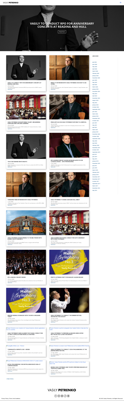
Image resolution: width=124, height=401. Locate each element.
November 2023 (96, 98)
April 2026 (94, 69)
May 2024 (94, 93)
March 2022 (95, 114)
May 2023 (94, 102)
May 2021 (94, 125)
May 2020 (94, 141)
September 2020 (96, 138)
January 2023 (95, 105)
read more (10, 89)
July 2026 (94, 62)
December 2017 (96, 177)
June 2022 (94, 111)
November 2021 (96, 118)
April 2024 (94, 96)
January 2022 (95, 116)
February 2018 (95, 172)
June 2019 (94, 156)
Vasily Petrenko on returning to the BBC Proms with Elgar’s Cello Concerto (25, 238)
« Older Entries (10, 379)
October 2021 (95, 120)
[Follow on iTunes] (65, 396)
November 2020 (96, 134)
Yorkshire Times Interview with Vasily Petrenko (23, 199)
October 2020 (95, 136)
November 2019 (96, 147)
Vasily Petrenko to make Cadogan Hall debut (65, 199)
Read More (62, 32)
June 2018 (94, 167)
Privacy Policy (4, 398)
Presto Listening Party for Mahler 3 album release (67, 277)
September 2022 (96, 109)
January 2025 (95, 89)
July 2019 (94, 154)
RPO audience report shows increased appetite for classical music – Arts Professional (67, 161)
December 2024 (96, 91)
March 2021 (95, 129)
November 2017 (96, 179)
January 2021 (95, 132)
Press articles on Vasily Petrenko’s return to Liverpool (68, 122)
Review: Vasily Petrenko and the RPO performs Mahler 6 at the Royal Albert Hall (69, 367)
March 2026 (95, 71)
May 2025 (94, 82)
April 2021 (94, 127)
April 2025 (94, 84)
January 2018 (95, 174)
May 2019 (94, 159)
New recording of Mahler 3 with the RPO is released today (24, 316)
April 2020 (94, 143)
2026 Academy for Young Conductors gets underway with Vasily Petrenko (68, 238)
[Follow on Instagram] (59, 396)
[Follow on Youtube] (62, 396)
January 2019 (95, 161)
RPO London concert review (17, 277)
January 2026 (95, 75)
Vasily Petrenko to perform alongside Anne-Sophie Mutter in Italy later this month (67, 333)
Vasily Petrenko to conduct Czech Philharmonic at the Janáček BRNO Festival (69, 350)
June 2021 (94, 123)
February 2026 (95, 73)
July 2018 (94, 165)
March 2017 (95, 186)
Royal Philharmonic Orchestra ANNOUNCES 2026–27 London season (24, 365)
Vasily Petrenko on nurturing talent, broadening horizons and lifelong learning (24, 122)
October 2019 (95, 150)
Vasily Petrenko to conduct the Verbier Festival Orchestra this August (66, 316)
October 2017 (95, 181)
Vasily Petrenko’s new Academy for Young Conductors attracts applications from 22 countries (25, 333)
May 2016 (94, 190)
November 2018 (96, 163)
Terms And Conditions (14, 398)
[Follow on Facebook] (55, 396)
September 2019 (96, 152)
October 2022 (95, 107)
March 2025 (95, 87)
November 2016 (96, 188)
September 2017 (96, 183)
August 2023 (95, 100)
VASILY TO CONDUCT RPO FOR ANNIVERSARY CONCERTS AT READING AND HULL (62, 25)
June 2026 (94, 64)
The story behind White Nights (17, 161)
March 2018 (95, 170)
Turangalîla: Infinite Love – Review (19, 349)
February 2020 (95, 145)
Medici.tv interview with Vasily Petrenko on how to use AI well (68, 83)
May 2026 (94, 66)
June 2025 (94, 80)
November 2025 (96, 78)
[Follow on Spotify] (68, 396)
